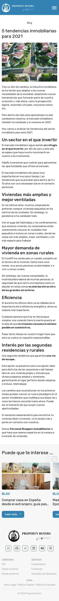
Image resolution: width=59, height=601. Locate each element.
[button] (54, 459)
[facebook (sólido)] (17, 548)
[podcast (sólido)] (51, 548)
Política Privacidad (45, 584)
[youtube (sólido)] (42, 548)
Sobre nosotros (10, 569)
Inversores (37, 569)
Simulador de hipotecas (44, 573)
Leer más (11, 514)
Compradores (38, 564)
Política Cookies (25, 584)
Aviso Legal (10, 584)
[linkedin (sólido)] (34, 548)
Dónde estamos (10, 573)
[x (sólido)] (25, 548)
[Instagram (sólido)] (8, 548)
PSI (3, 564)
